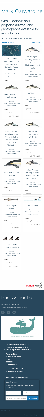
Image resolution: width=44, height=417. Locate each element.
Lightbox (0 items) (7, 42)
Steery (32, 415)
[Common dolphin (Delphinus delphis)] (11, 50)
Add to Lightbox (7, 110)
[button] (3, 3)
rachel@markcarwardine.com (17, 377)
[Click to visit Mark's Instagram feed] (3, 313)
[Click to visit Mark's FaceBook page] (9, 313)
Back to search (37, 42)
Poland (26, 415)
